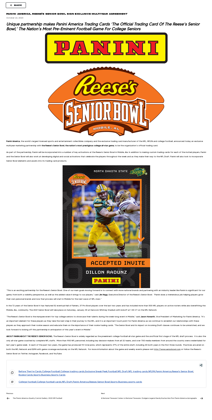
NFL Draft (123, 371)
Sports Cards (58, 374)
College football (27, 381)
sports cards (135, 381)
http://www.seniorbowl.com (167, 349)
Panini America (163, 371)
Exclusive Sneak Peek (96, 371)
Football (112, 371)
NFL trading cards (138, 371)
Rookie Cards (26, 374)
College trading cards (73, 371)
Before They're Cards (30, 371)
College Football (51, 371)
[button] (106, 365)
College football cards (49, 381)
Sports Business (42, 374)
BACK (18, 5)
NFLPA (151, 371)
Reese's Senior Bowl (182, 371)
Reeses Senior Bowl (99, 381)
